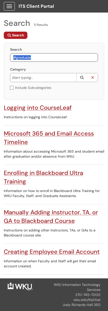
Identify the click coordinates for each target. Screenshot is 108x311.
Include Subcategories (33, 87)
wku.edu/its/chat (87, 299)
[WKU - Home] (20, 286)
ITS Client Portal (36, 6)
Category (18, 69)
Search (16, 49)
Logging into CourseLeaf (38, 107)
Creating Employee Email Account (52, 252)
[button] (81, 77)
